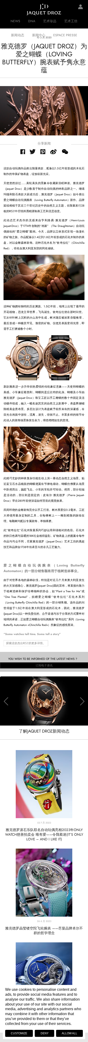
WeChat (64, 151)
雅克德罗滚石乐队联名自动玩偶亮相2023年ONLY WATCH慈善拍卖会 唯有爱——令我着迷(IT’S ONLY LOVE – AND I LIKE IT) (44, 834)
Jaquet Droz (7, 9)
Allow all (69, 1033)
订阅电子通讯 (44, 665)
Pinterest (43, 151)
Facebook (22, 151)
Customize (19, 1033)
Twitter (33, 151)
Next (82, 701)
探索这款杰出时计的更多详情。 (26, 643)
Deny (45, 1033)
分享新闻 (44, 143)
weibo (53, 151)
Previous (6, 701)
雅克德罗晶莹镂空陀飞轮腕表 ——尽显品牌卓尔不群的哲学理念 (44, 931)
